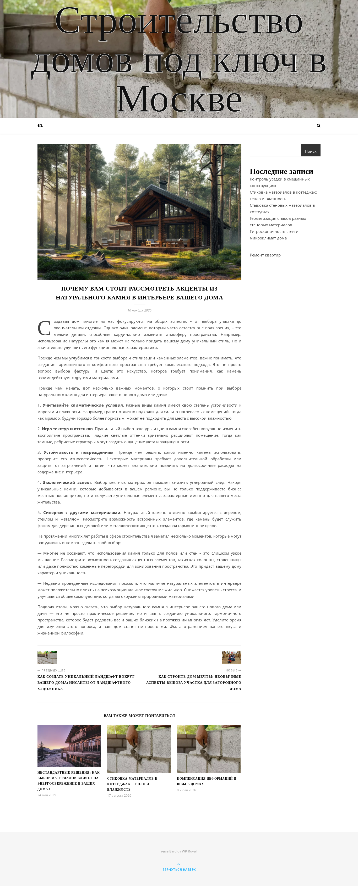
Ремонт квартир (265, 255)
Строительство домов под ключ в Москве (179, 59)
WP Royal (189, 851)
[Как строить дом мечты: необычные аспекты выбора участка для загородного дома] (231, 657)
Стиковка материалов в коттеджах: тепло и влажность (132, 784)
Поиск (311, 151)
